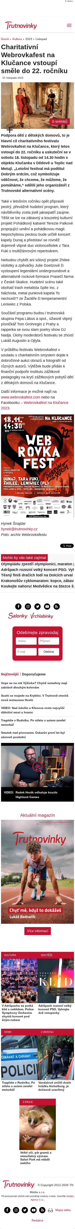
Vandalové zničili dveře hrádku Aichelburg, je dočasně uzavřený (54, 1086)
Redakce (37, 1220)
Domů (5, 39)
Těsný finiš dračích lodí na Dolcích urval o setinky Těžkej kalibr (37, 575)
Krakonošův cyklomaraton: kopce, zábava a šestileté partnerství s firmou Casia (37, 581)
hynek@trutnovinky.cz (19, 529)
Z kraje (28, 1102)
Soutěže (46, 955)
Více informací (37, 931)
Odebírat (49, 651)
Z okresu (47, 1032)
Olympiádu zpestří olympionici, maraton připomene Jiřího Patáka (37, 564)
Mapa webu (63, 1210)
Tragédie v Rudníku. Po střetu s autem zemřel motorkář (18, 1086)
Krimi (7, 1032)
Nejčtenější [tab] (10, 674)
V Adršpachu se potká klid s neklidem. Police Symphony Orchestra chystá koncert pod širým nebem (18, 1012)
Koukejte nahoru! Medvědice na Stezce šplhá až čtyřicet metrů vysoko (37, 586)
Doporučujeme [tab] (34, 674)
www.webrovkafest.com (20, 397)
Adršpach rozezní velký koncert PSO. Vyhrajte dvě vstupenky (37, 570)
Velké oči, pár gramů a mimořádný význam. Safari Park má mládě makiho (35, 1158)
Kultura (17, 39)
